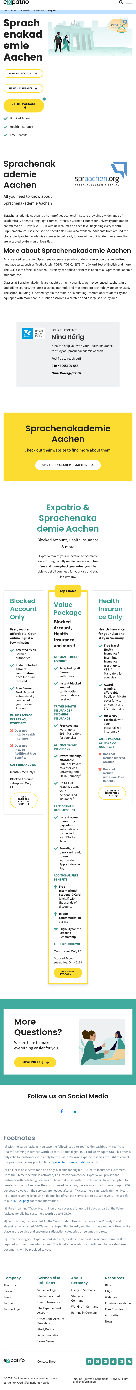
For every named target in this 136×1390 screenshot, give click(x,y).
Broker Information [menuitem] (84, 1381)
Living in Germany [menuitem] (83, 1290)
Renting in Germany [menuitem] (84, 1312)
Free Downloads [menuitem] (116, 1309)
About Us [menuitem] (10, 1285)
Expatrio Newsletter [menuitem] (118, 1303)
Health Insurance (21, 88)
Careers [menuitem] (9, 1291)
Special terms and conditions (71, 1162)
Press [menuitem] (7, 1297)
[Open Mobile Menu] (129, 2)
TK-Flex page (21, 1201)
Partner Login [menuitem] (12, 1309)
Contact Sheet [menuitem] (46, 1361)
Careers (25, 10)
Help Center (11, 10)
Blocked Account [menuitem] (48, 1296)
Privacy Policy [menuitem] (119, 1379)
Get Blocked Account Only (24, 800)
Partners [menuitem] (9, 1303)
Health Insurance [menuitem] (48, 1302)
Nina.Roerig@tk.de (66, 373)
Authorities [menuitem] (112, 1315)
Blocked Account (21, 73)
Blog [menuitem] (108, 1285)
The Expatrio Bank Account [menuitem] (49, 1310)
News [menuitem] (108, 1321)
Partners (39, 10)
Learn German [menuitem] (46, 1341)
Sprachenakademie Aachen (65, 465)
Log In (52, 10)
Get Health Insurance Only (112, 793)
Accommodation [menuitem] (48, 1335)
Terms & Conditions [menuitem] (96, 1379)
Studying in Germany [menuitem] (78, 1298)
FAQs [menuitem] (108, 1291)
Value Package (24, 104)
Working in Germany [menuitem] (84, 1306)
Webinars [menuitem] (111, 1297)
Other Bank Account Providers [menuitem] (50, 1321)
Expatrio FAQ (32, 1062)
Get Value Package (67, 973)
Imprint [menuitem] (77, 1379)
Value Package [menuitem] (46, 1290)
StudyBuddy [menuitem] (45, 1329)
